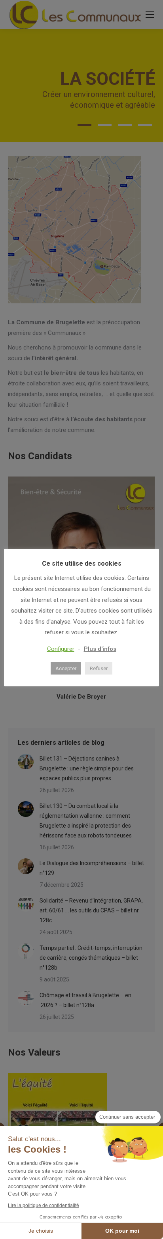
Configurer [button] (60, 648)
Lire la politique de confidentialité (43, 1205)
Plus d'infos (100, 648)
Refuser (99, 668)
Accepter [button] (65, 668)
